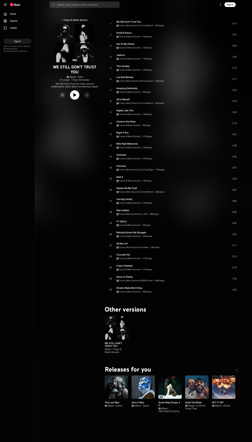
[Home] (15, 4)
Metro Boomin (80, 20)
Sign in (230, 5)
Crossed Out (123, 254)
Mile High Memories (127, 143)
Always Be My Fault (126, 188)
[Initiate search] (53, 4)
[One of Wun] (143, 387)
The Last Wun (112, 402)
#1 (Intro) (121, 221)
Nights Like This (125, 110)
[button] (62, 95)
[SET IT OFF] (223, 387)
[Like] (212, 23)
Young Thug (191, 408)
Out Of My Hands (125, 44)
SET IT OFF (218, 402)
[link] (17, 14)
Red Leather (122, 210)
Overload (121, 155)
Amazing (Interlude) (127, 88)
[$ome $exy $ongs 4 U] (170, 387)
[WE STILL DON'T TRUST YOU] (117, 327)
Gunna (119, 405)
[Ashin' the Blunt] (197, 387)
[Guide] (5, 4)
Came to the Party (125, 121)
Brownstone (147, 81)
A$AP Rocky (147, 280)
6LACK (199, 405)
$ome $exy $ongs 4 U (169, 404)
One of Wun (138, 402)
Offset (226, 405)
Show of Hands (124, 277)
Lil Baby (144, 247)
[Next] (236, 370)
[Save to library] (62, 95)
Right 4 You (122, 132)
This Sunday (123, 66)
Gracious (121, 166)
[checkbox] (234, 23)
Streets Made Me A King (129, 288)
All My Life (122, 243)
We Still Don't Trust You (128, 21)
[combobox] (88, 5)
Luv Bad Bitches (124, 77)
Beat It (119, 177)
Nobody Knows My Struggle (131, 232)
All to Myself (123, 99)
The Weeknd (147, 25)
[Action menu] (87, 95)
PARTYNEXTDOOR (167, 411)
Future (67, 20)
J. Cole (144, 214)
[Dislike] (218, 23)
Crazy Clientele (124, 265)
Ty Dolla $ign (147, 170)
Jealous (120, 55)
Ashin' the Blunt (193, 402)
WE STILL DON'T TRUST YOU (113, 344)
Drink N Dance (124, 33)
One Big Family (124, 199)
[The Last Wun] (116, 387)
